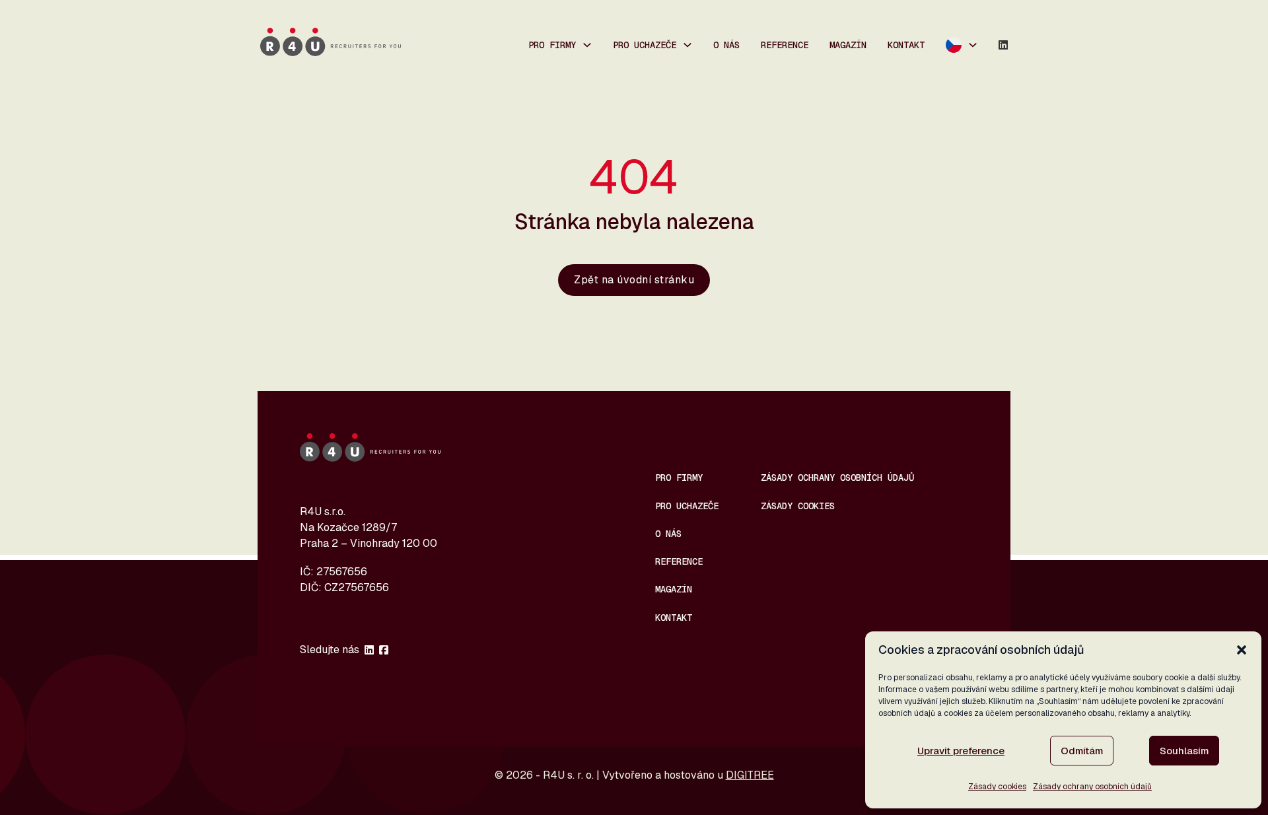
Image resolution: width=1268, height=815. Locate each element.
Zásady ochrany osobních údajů (1092, 786)
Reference (784, 45)
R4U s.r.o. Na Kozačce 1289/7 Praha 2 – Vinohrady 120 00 (368, 527)
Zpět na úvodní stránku (634, 280)
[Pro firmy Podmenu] (587, 45)
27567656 (341, 572)
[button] (1241, 649)
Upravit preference (960, 750)
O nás (726, 45)
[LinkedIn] (1003, 45)
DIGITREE (750, 775)
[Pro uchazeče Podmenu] (687, 45)
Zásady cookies (997, 786)
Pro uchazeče (644, 45)
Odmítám (1082, 750)
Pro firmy (552, 45)
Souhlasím (1184, 750)
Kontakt (906, 45)
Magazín (847, 45)
